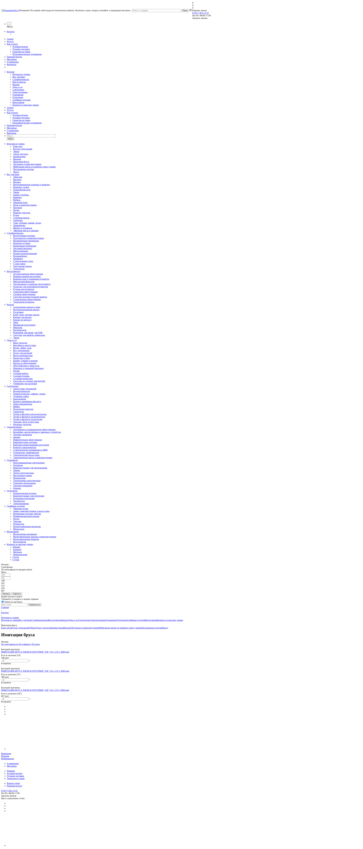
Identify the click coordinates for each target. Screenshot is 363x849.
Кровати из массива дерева (25, 105)
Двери (33, 628)
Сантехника (18, 89)
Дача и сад (17, 87)
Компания (6, 753)
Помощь (5, 756)
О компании (13, 62)
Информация (7, 758)
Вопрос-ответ (13, 783)
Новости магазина (13, 602)
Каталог (11, 31)
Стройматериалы (20, 79)
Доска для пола (43, 628)
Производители (14, 57)
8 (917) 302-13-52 (200, 13)
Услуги (10, 41)
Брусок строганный (20, 628)
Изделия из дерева (21, 74)
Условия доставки (21, 49)
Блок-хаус (6, 628)
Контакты (11, 64)
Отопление (17, 97)
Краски (16, 84)
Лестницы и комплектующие (85, 628)
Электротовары (20, 92)
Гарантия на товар (21, 51)
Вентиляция (18, 102)
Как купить (12, 44)
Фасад (165, 628)
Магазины (12, 59)
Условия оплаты (20, 46)
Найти (10, 139)
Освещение (18, 95)
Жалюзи (67, 628)
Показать (6, 594)
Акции (10, 39)
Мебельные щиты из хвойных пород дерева (120, 628)
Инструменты (19, 82)
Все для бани (18, 77)
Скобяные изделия (21, 100)
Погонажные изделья (152, 628)
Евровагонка (56, 628)
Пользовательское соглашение (27, 54)
